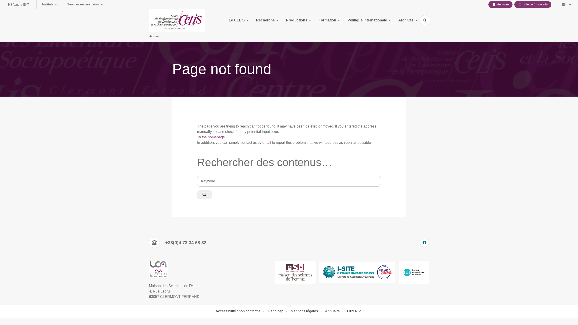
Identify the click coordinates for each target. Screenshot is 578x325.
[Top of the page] (35, 311)
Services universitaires (83, 4)
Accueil (154, 36)
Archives (406, 20)
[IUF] (413, 272)
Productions (296, 20)
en (564, 4)
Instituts (47, 4)
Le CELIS (237, 20)
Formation (327, 20)
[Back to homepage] (177, 20)
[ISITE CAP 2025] (357, 272)
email (266, 142)
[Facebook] (424, 242)
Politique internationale (367, 20)
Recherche (265, 20)
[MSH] (295, 272)
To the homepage (211, 137)
